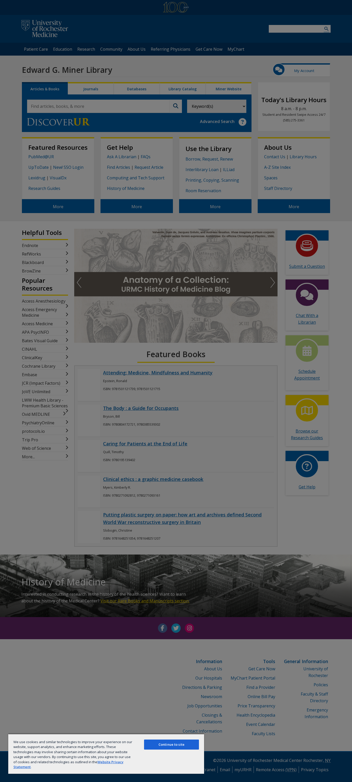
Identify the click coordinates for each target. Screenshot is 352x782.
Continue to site (171, 744)
